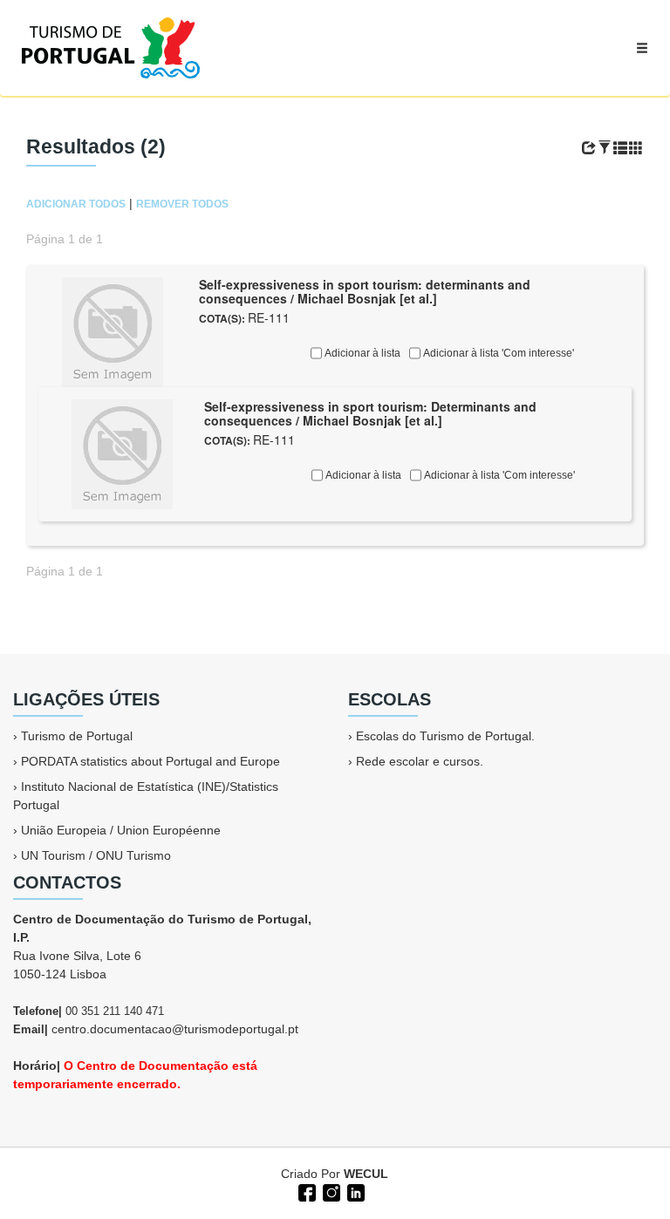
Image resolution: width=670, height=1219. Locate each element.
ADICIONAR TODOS (76, 204)
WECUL (366, 1174)
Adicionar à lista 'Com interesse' (497, 353)
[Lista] (620, 148)
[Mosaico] (636, 148)
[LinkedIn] (354, 1191)
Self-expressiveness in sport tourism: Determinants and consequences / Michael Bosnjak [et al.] (370, 414)
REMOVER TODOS (182, 204)
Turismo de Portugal (77, 736)
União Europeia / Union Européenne (121, 830)
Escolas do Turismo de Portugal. (445, 736)
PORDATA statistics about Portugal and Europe (150, 761)
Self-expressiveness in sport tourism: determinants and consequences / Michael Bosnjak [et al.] (364, 292)
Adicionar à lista (361, 353)
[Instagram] (330, 1191)
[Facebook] (305, 1191)
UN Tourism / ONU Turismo (96, 855)
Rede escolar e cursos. (419, 761)
